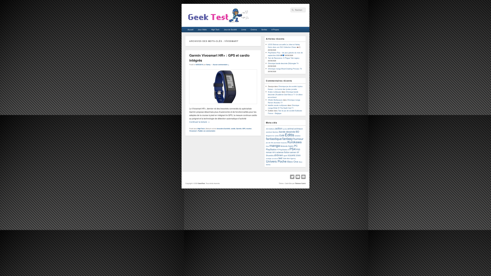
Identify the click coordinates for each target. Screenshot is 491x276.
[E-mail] (303, 177)
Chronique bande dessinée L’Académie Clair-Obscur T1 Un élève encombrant (285, 94)
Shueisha (270, 155)
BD (297, 131)
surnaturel (275, 158)
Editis (289, 134)
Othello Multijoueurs (275, 100)
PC (296, 146)
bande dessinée (287, 131)
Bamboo (275, 132)
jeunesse (277, 142)
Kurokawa (294, 142)
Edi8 (281, 135)
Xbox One (292, 161)
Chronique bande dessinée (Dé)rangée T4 (283, 63)
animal (290, 128)
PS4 (292, 149)
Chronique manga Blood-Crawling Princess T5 (285, 68)
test (280, 158)
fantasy (287, 138)
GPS (244, 128)
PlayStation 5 (284, 149)
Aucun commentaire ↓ (221, 64)
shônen (278, 155)
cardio (233, 128)
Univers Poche (276, 161)
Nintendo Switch (287, 146)
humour (298, 138)
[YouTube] (298, 177)
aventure (269, 132)
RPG (274, 152)
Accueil (190, 29)
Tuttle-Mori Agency (289, 158)
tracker (249, 128)
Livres (243, 29)
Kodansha (284, 143)
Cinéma (254, 29)
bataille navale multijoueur (277, 105)
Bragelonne (270, 136)
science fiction (283, 152)
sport (285, 155)
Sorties (264, 29)
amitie (285, 129)
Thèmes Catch (300, 183)
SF (298, 152)
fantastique (274, 138)
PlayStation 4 (272, 149)
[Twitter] (292, 177)
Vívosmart (193, 131)
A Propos (275, 29)
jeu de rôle (269, 142)
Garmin (239, 128)
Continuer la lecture (199, 121)
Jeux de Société (230, 29)
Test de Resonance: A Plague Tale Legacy (283, 58)
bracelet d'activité (223, 128)
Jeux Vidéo (202, 29)
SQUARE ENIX (294, 155)
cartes (277, 136)
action (278, 128)
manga (274, 145)
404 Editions (270, 129)
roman (269, 152)
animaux (298, 128)
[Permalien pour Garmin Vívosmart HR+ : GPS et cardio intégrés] (223, 105)
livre (267, 146)
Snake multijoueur (274, 92)
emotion (297, 136)
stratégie (268, 158)
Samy (208, 64)
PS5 (298, 149)
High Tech (215, 29)
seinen (293, 152)
